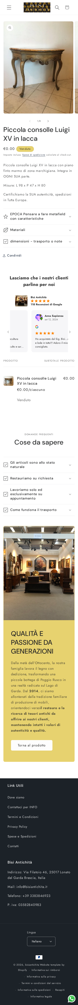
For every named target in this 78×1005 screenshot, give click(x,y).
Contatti (13, 846)
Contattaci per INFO (22, 807)
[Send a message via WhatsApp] (71, 998)
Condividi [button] (14, 255)
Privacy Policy (17, 826)
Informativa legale (41, 996)
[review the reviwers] (27, 327)
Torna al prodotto (32, 745)
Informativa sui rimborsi (46, 970)
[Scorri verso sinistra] (30, 121)
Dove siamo (16, 797)
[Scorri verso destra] (48, 121)
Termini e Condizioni (23, 817)
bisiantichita (32, 965)
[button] (9, 7)
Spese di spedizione (33, 154)
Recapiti (60, 990)
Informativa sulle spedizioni (34, 990)
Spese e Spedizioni (22, 836)
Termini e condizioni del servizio (41, 983)
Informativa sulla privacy (41, 976)
